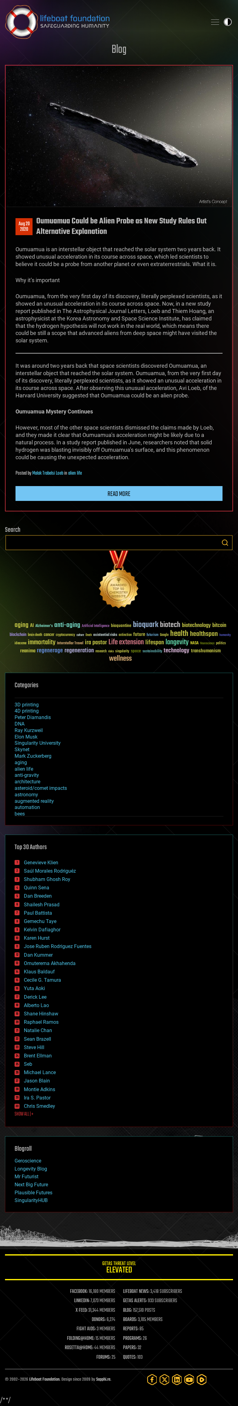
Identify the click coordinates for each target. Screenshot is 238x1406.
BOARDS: (130, 1320)
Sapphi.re (103, 1379)
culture (80, 635)
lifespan (154, 642)
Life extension (126, 642)
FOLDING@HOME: (81, 1339)
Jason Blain (37, 1081)
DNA (19, 724)
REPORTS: (131, 1329)
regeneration (79, 650)
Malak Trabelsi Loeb (47, 473)
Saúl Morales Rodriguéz (50, 871)
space (136, 651)
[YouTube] (189, 1379)
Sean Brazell (37, 1039)
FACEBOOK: (79, 1292)
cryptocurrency (65, 635)
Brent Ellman (38, 1056)
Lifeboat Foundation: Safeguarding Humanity (103, 22)
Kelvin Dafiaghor (42, 930)
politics (221, 644)
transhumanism (206, 651)
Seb (28, 1064)
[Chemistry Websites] (119, 581)
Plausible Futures (33, 1193)
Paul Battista (38, 913)
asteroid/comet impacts (41, 788)
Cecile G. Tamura (42, 980)
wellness (120, 659)
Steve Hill (34, 1047)
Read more (119, 494)
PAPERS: (130, 1348)
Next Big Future (31, 1185)
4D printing (27, 711)
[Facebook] (152, 1379)
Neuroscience (207, 644)
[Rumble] (202, 1379)
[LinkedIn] (177, 1379)
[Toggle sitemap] (215, 22)
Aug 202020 (24, 226)
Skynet (22, 749)
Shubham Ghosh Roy (47, 879)
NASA (194, 643)
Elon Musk (26, 737)
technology (176, 650)
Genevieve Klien (41, 863)
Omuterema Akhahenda (50, 963)
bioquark (145, 624)
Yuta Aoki (34, 988)
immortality (41, 642)
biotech (170, 625)
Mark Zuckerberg (33, 756)
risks (111, 651)
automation (27, 807)
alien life (75, 473)
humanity (225, 635)
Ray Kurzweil (29, 730)
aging (22, 625)
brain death (35, 635)
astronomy (26, 795)
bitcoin (219, 625)
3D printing (27, 705)
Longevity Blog (31, 1169)
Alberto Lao (36, 1005)
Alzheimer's (44, 626)
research (101, 652)
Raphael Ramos (41, 1022)
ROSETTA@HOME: (79, 1348)
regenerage (50, 650)
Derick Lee (35, 997)
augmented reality (34, 801)
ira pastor (96, 642)
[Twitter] (165, 1379)
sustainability (152, 652)
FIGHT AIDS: (86, 1329)
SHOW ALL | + (24, 1114)
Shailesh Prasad (42, 905)
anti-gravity (27, 775)
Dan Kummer (38, 955)
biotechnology (196, 625)
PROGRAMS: (132, 1339)
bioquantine (121, 625)
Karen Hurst (37, 938)
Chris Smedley (39, 1106)
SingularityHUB (31, 1200)
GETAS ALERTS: (135, 1301)
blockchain (18, 635)
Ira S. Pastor (37, 1098)
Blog (119, 50)
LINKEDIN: (82, 1301)
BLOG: (127, 1310)
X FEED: (81, 1310)
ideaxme (20, 644)
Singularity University (38, 743)
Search (225, 542)
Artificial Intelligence (95, 626)
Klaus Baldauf (39, 972)
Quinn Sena (36, 888)
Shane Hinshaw (41, 1014)
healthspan (204, 634)
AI (32, 626)
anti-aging (67, 625)
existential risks (105, 635)
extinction (125, 635)
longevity (177, 642)
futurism (152, 635)
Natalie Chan (38, 1030)
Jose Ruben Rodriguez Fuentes (57, 946)
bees (20, 814)
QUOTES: (129, 1357)
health (179, 633)
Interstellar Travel (70, 643)
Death (89, 635)
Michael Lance (40, 1072)
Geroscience (28, 1161)
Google (164, 635)
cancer (49, 635)
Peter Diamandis (33, 717)
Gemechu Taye (40, 921)
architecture (27, 782)
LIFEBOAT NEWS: (136, 1292)
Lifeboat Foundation (44, 1379)
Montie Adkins (39, 1089)
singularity (122, 652)
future (139, 634)
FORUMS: (103, 1357)
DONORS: (99, 1320)
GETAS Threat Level (119, 1268)
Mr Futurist (26, 1176)
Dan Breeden (38, 896)
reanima (27, 651)
